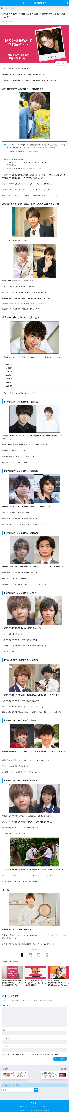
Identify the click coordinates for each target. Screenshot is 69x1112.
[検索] (36, 1090)
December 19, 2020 (34, 168)
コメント (6, 1005)
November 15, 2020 (32, 151)
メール (5, 1038)
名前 (4, 1030)
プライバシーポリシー (42, 1106)
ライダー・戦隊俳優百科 (35, 2)
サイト (4, 1046)
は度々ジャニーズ (13, 303)
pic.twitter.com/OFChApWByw (44, 147)
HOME (36, 1103)
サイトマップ (30, 1106)
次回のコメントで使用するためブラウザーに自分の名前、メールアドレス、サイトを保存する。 (34, 1054)
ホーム (22, 1106)
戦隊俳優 (15, 961)
